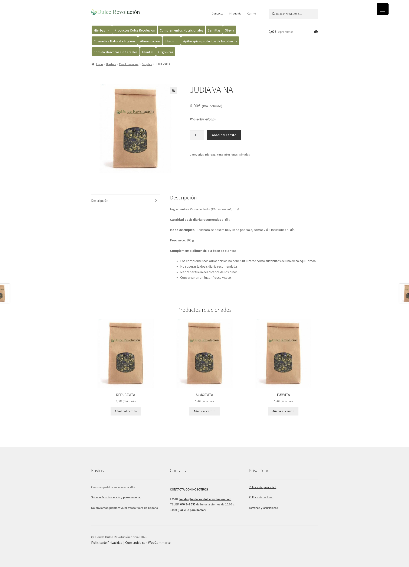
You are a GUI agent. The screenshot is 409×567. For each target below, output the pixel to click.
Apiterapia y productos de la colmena (210, 41)
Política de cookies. (261, 497)
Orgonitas (165, 52)
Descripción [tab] (99, 200)
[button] (173, 90)
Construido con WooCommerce (148, 542)
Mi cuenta (235, 13)
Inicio (99, 64)
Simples (147, 64)
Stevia (229, 30)
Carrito (251, 13)
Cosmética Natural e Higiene (114, 41)
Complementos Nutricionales (181, 30)
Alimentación (150, 41)
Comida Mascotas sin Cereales (115, 52)
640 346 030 (187, 504)
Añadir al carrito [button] (126, 411)
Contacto (217, 13)
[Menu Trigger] (383, 9)
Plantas (148, 52)
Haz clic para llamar (192, 510)
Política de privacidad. (262, 487)
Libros (169, 41)
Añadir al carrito (224, 135)
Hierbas (99, 30)
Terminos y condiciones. (264, 507)
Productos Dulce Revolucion (134, 30)
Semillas (214, 30)
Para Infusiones (128, 64)
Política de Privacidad (106, 542)
